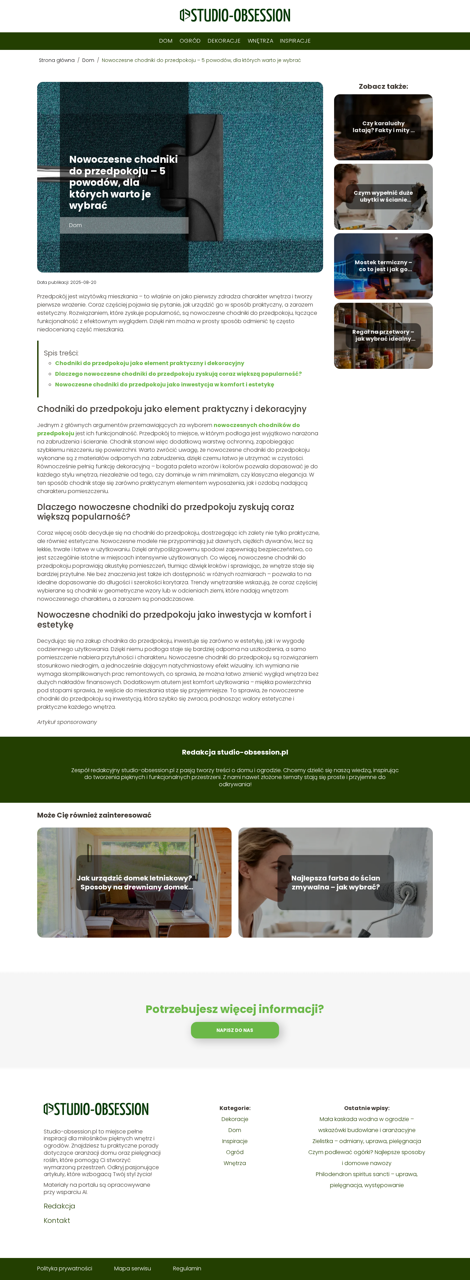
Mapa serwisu (132, 1268)
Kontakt (57, 1220)
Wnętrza (261, 41)
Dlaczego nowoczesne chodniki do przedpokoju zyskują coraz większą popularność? (178, 374)
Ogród (190, 41)
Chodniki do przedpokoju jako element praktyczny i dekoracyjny (149, 363)
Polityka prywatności (64, 1268)
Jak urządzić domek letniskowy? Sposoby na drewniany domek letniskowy (134, 883)
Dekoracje (224, 41)
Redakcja (59, 1206)
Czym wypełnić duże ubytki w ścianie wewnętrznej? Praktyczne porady (383, 197)
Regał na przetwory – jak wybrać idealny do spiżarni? (383, 336)
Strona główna (57, 60)
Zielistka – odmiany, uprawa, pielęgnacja (366, 1141)
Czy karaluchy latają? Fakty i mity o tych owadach (383, 127)
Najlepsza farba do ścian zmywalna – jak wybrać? (335, 883)
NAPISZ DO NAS (234, 1030)
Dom (166, 41)
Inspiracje (295, 41)
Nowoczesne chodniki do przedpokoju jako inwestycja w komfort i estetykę (164, 384)
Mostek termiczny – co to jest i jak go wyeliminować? (383, 266)
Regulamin (187, 1268)
